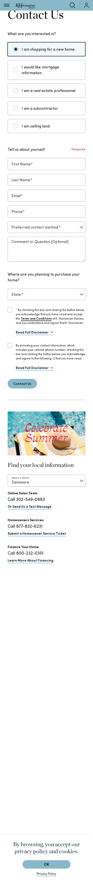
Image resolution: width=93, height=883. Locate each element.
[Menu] (7, 5)
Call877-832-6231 (25, 526)
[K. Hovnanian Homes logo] (25, 5)
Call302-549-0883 (26, 499)
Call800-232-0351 (25, 553)
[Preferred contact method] (46, 227)
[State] (46, 294)
